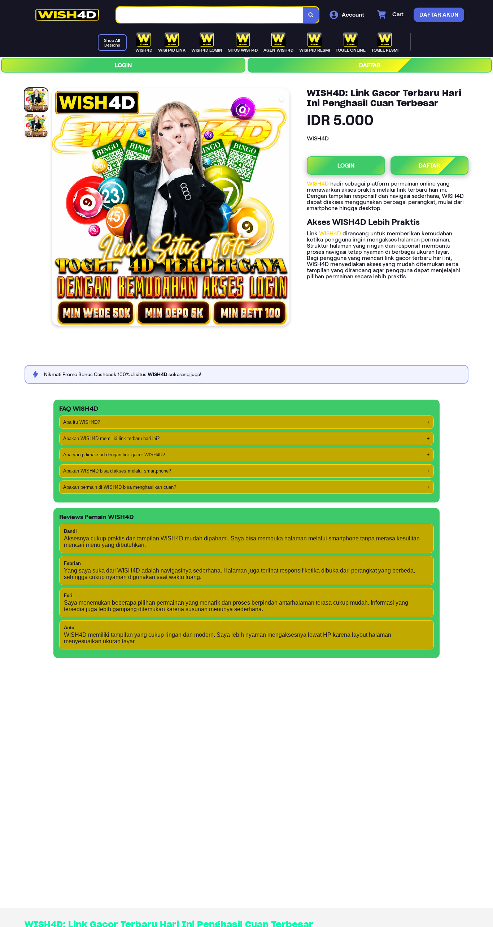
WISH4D (318, 183)
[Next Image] (283, 208)
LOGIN (123, 65)
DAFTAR (369, 65)
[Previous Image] (58, 208)
